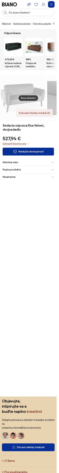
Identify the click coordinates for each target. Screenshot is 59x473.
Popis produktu (12, 169)
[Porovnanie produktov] (29, 4)
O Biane (9, 460)
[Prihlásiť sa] (43, 4)
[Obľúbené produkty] (36, 4)
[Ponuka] (51, 4)
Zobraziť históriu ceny (14, 143)
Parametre (9, 177)
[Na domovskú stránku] (9, 4)
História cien (10, 162)
